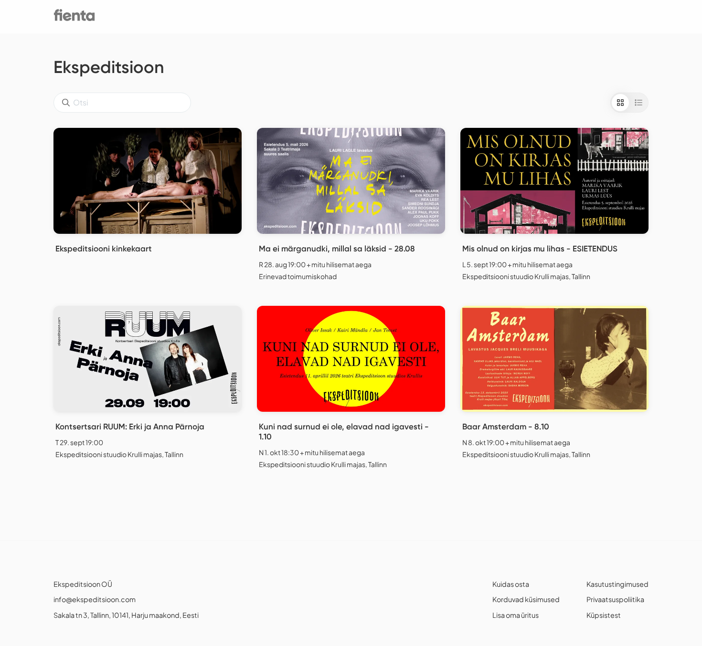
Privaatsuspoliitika (615, 599)
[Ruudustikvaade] (620, 102)
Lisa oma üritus (515, 615)
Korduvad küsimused (526, 599)
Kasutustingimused (617, 584)
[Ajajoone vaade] (638, 102)
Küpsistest (603, 615)
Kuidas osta (510, 584)
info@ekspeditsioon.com (94, 599)
